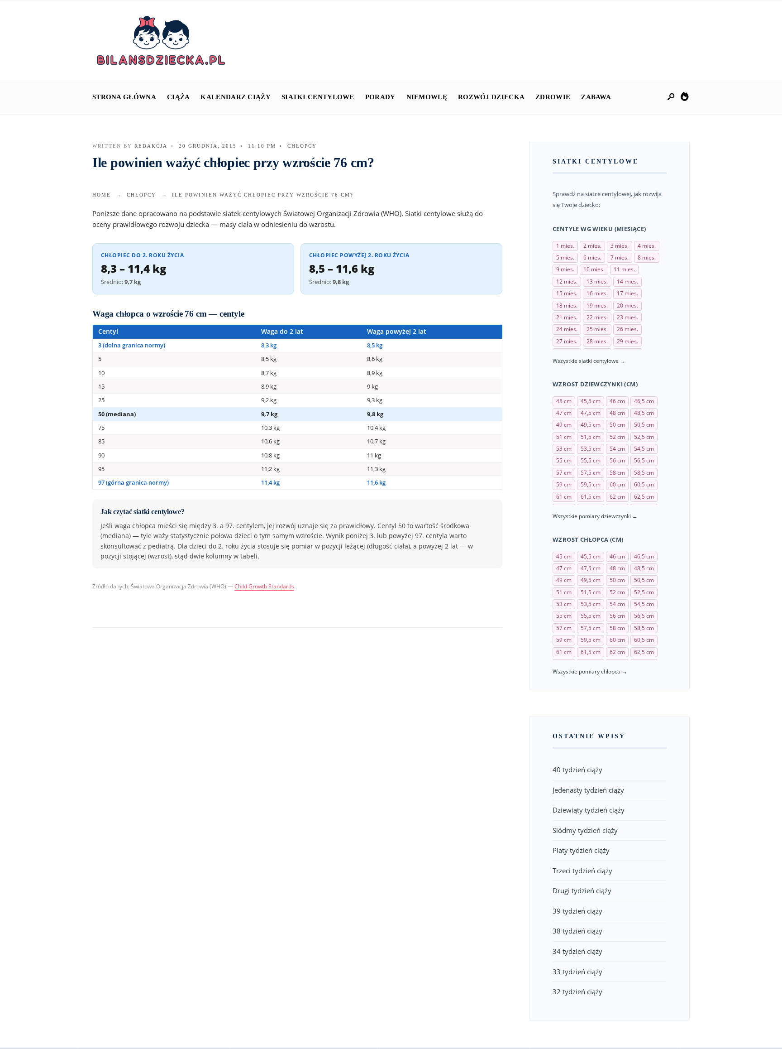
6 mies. (592, 257)
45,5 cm (591, 401)
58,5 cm (644, 472)
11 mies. (624, 269)
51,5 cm (591, 437)
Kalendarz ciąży (235, 97)
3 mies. (619, 246)
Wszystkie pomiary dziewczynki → (595, 516)
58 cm (617, 472)
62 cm (617, 496)
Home (101, 194)
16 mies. (597, 293)
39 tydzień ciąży (577, 910)
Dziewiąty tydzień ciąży (589, 809)
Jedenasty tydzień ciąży (588, 789)
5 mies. (565, 257)
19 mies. (597, 305)
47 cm (564, 413)
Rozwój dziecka (491, 97)
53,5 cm (591, 448)
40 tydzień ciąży (577, 769)
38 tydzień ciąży (577, 930)
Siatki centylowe (317, 97)
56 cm (617, 460)
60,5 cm (644, 484)
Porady (380, 97)
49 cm (564, 424)
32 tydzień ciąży (577, 991)
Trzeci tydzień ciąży (582, 870)
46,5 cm (644, 401)
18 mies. (566, 305)
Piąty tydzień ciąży (581, 850)
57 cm (564, 472)
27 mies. (566, 341)
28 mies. (597, 341)
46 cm (617, 401)
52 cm (617, 437)
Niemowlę (426, 97)
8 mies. (647, 257)
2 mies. (592, 246)
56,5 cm (644, 460)
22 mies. (597, 317)
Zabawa (596, 97)
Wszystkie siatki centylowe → (589, 361)
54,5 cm (644, 448)
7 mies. (619, 257)
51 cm (564, 437)
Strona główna (124, 97)
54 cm (617, 448)
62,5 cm (644, 496)
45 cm (564, 401)
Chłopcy (302, 146)
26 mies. (627, 329)
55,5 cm (591, 460)
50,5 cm (644, 424)
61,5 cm (591, 496)
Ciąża (178, 97)
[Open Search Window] (671, 97)
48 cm (617, 413)
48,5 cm (644, 413)
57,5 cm (591, 472)
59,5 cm (591, 484)
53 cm (564, 448)
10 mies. (594, 269)
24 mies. (566, 329)
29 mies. (627, 341)
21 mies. (566, 317)
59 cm (564, 484)
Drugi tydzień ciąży (582, 890)
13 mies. (597, 281)
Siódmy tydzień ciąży (585, 830)
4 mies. (647, 246)
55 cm (564, 460)
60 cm (617, 484)
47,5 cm (591, 413)
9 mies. (565, 269)
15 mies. (566, 293)
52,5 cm (644, 437)
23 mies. (627, 317)
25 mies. (597, 329)
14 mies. (627, 281)
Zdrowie (552, 97)
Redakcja (150, 146)
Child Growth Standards (264, 586)
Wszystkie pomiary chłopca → (590, 671)
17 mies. (627, 293)
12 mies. (566, 281)
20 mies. (627, 305)
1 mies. (565, 246)
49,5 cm (591, 424)
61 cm (564, 496)
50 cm (617, 424)
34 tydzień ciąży (577, 951)
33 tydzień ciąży (577, 971)
